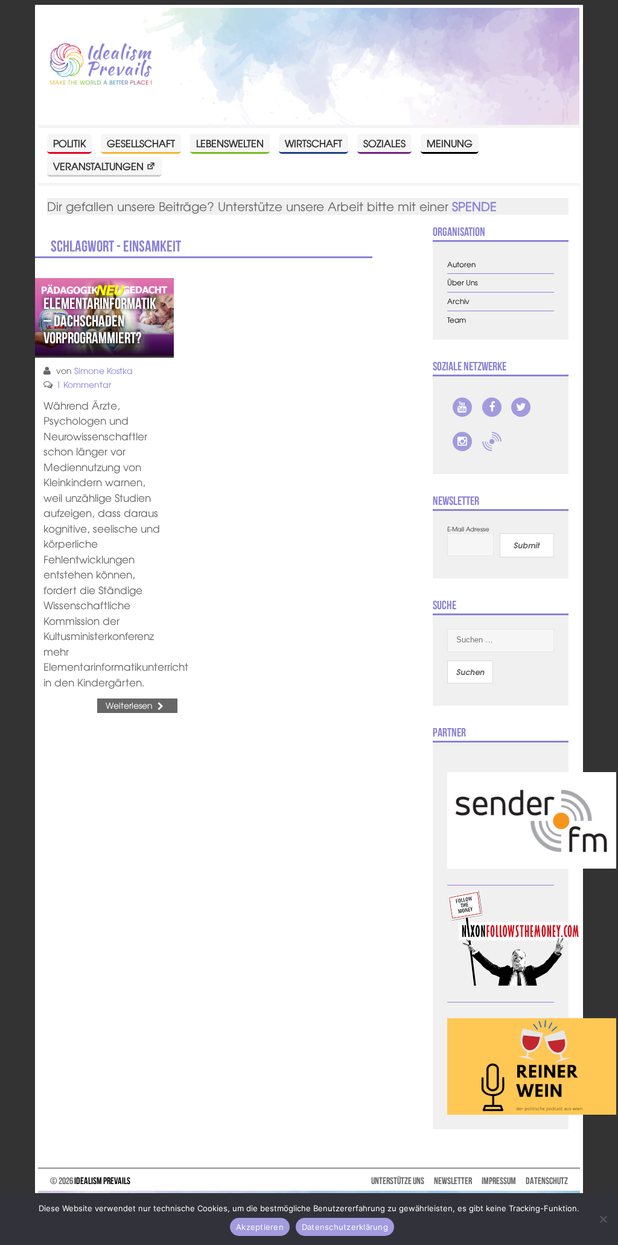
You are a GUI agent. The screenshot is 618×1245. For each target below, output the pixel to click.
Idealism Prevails (102, 1181)
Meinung (450, 143)
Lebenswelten (230, 143)
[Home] (100, 65)
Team (456, 320)
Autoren (461, 264)
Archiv (458, 301)
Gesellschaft (141, 143)
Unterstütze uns (397, 1181)
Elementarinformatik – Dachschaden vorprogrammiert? (99, 320)
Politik (69, 143)
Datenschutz (547, 1181)
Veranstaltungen (98, 166)
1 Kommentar (83, 384)
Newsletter (453, 1181)
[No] (603, 1219)
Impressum (499, 1181)
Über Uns (462, 282)
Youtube (462, 407)
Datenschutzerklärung (345, 1227)
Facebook (492, 407)
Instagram (462, 441)
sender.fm (492, 441)
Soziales (384, 143)
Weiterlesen (129, 705)
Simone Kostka (103, 370)
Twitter (520, 407)
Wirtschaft (313, 143)
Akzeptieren (260, 1227)
